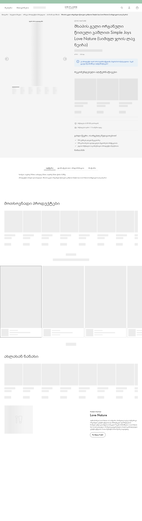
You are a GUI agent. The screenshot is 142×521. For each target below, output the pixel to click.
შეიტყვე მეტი (79, 150)
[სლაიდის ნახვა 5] (48, 90)
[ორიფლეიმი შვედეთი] (71, 7)
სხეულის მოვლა (15, 15)
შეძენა (8, 7)
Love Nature (80, 21)
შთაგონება (23, 7)
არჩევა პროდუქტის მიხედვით (34, 15)
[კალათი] (137, 7)
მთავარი (5, 15)
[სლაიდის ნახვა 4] (40, 90)
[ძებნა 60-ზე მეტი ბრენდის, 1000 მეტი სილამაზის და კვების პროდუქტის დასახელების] (121, 7)
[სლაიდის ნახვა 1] (15, 90)
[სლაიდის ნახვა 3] (32, 90)
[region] (36, 54)
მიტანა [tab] (92, 168)
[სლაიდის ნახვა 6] (56, 90)
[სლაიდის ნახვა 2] (23, 90)
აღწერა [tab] (50, 168)
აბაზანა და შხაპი (53, 15)
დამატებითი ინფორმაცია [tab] (71, 168)
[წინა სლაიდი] (7, 59)
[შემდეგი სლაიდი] (65, 59)
